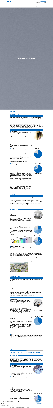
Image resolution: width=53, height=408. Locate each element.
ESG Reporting (38, 2)
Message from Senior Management (27, 2)
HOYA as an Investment (18, 2)
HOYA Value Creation (33, 2)
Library (45, 2)
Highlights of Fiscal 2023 (23, 2)
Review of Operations (41, 2)
